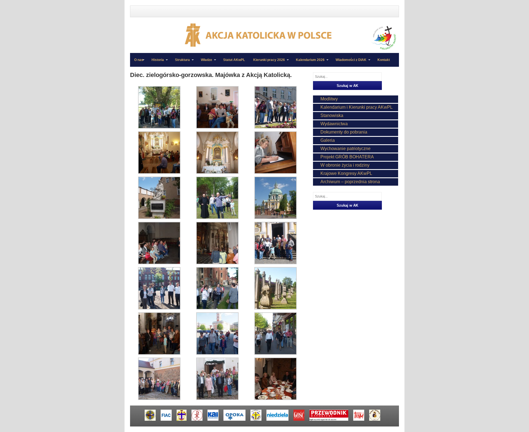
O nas (138, 60)
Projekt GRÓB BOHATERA (347, 156)
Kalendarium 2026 (308, 62)
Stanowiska (331, 115)
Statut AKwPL (234, 60)
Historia (155, 62)
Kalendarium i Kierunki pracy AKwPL (356, 107)
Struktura (180, 62)
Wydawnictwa (334, 123)
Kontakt (383, 60)
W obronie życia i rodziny (344, 165)
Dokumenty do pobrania (343, 132)
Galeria (327, 140)
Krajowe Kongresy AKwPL (346, 173)
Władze (204, 62)
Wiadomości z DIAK (348, 62)
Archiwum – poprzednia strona (350, 181)
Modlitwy (329, 99)
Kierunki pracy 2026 (267, 62)
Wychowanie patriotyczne (345, 148)
